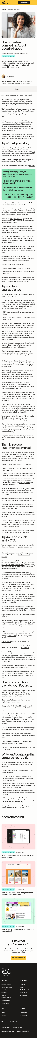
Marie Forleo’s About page (19, 420)
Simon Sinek (11, 248)
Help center (23, 1012)
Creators (22, 984)
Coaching (4, 990)
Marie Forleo (12, 636)
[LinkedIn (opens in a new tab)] (2, 1021)
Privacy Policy (6, 1027)
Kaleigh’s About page (17, 219)
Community (5, 992)
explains (32, 166)
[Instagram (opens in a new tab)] (13, 1021)
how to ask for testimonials (11, 524)
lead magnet (25, 648)
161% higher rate (24, 483)
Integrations (23, 992)
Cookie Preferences (23, 1031)
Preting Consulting (27, 584)
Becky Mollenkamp (27, 646)
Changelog (23, 995)
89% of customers (9, 317)
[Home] (5, 2)
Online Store (5, 1003)
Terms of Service (17, 1027)
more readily (9, 394)
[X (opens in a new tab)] (6, 1021)
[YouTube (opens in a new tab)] (10, 1021)
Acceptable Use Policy (8, 1031)
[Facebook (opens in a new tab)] (17, 1021)
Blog (3, 9)
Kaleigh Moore (6, 642)
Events (4, 995)
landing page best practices (18, 667)
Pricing (3, 1015)
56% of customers (9, 312)
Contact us (23, 1015)
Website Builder (6, 997)
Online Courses (6, 984)
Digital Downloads (7, 987)
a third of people (12, 468)
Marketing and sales (13, 9)
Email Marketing (6, 1000)
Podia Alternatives (25, 990)
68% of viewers (6, 600)
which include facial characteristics (13, 565)
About (3, 1012)
